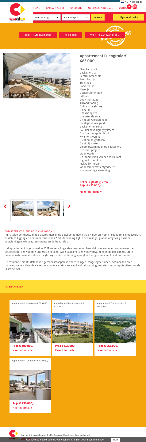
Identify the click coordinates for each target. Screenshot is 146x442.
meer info (71, 35)
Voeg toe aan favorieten (104, 35)
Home (36, 8)
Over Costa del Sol (100, 8)
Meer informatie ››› (91, 191)
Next (69, 206)
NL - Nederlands (133, 2)
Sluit (115, 439)
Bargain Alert (55, 8)
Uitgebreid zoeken (129, 17)
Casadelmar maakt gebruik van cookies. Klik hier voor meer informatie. (65, 439)
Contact (124, 8)
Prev (6, 206)
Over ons (76, 8)
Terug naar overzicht (38, 35)
